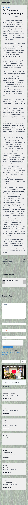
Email (5, 330)
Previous (3, 282)
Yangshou (5, 408)
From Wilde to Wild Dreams (9, 393)
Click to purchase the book (11, 382)
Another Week (6, 437)
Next (24, 282)
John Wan (6, 16)
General (5, 391)
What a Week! (22, 260)
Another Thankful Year (10, 280)
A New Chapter (6, 7)
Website (5, 337)
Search (4, 359)
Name (5, 324)
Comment (6, 304)
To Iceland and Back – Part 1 (9, 482)
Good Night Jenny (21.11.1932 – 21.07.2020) (7, 262)
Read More (7, 398)
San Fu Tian (6, 422)
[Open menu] (25, 3)
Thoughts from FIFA (7, 452)
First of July (5, 467)
